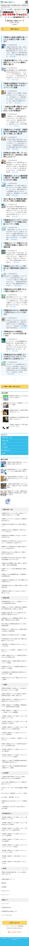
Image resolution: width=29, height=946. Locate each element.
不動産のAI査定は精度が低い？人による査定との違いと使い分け (14, 873)
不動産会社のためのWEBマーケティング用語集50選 (14, 801)
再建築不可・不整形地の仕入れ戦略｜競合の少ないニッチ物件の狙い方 (14, 547)
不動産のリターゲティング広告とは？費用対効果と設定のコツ (14, 519)
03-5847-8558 (15, 932)
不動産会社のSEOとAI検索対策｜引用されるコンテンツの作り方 (13, 530)
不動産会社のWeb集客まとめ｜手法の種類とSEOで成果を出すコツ (14, 580)
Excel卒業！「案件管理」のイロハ (10, 797)
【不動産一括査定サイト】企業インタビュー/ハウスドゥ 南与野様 (14, 733)
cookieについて (5, 891)
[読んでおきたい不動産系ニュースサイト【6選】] (5, 405)
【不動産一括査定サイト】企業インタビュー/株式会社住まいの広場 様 (14, 722)
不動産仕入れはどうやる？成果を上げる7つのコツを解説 (14, 678)
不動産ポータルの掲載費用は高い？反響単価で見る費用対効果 (14, 575)
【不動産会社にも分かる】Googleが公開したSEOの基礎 (13, 807)
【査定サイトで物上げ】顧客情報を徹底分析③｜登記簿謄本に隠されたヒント (14, 761)
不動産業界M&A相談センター (9, 911)
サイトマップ (5, 894)
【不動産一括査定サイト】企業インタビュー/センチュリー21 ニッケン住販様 (14, 755)
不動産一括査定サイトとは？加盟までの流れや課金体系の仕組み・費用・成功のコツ (14, 694)
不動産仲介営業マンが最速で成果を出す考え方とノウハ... (18, 411)
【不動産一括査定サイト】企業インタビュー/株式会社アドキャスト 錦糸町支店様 (14, 728)
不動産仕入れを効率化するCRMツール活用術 (13, 635)
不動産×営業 (5, 440)
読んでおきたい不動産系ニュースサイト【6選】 (14, 793)
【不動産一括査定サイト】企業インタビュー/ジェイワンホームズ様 (14, 851)
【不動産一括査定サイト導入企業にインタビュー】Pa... (18, 425)
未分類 (3, 453)
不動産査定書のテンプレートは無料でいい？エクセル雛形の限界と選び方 (14, 602)
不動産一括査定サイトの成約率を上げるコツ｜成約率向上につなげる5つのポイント (14, 700)
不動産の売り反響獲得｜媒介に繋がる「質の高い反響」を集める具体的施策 (14, 564)
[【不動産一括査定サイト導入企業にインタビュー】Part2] (5, 426)
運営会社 (3, 883)
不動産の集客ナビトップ (8, 879)
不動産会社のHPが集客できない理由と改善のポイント (14, 525)
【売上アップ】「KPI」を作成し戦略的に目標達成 (14, 788)
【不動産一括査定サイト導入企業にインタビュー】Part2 (14, 857)
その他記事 (5, 447)
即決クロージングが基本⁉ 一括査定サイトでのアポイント (14, 650)
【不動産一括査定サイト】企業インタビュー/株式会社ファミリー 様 (14, 717)
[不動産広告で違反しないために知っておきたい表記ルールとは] (5, 398)
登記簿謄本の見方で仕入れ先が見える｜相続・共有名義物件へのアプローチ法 (14, 558)
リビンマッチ (5, 903)
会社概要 (3, 887)
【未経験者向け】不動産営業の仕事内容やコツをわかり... (18, 418)
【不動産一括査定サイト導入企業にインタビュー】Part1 (14, 862)
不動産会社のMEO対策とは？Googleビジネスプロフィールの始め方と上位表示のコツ (14, 541)
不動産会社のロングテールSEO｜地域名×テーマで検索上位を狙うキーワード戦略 (14, 514)
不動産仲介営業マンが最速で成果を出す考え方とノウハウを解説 (14, 661)
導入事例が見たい (6, 450)
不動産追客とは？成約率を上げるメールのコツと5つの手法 (14, 645)
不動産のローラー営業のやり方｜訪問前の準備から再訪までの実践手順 (14, 630)
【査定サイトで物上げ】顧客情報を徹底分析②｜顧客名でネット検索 (14, 766)
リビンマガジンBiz (6, 915)
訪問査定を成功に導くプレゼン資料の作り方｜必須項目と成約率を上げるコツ (14, 613)
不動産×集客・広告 (7, 437)
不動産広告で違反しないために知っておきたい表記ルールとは (14, 591)
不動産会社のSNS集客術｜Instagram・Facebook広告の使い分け (14, 536)
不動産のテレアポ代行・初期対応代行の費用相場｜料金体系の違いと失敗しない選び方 (14, 608)
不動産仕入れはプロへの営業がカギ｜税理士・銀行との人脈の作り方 (14, 553)
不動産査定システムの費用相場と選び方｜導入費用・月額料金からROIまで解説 (14, 619)
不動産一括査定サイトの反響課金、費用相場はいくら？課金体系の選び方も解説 (14, 705)
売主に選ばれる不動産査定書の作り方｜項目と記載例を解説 (14, 624)
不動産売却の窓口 (6, 907)
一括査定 (4, 444)
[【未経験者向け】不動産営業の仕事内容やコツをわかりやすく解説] (5, 419)
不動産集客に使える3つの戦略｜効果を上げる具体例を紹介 (14, 586)
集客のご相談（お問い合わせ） (12, 386)
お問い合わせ (14, 29)
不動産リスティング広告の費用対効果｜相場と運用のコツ (14, 569)
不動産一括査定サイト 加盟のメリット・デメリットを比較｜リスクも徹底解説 (14, 711)
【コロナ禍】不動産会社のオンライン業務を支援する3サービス (14, 783)
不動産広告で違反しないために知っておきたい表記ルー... (18, 396)
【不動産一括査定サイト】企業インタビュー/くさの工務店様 (14, 750)
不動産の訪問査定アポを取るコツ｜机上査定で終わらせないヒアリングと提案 (14, 689)
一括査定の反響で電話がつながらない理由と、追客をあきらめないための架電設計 (14, 777)
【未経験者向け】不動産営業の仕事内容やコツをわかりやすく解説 (14, 673)
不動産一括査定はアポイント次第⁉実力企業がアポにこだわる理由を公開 (14, 656)
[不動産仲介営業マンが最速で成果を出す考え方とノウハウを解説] (5, 412)
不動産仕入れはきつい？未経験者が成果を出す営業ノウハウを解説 (14, 667)
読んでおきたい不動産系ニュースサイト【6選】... (18, 403)
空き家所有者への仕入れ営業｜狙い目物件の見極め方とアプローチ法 (14, 639)
